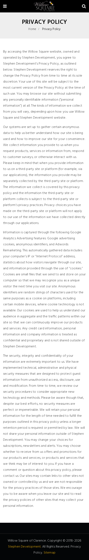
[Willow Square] (44, 7)
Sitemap (49, 552)
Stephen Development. (24, 546)
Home (32, 29)
